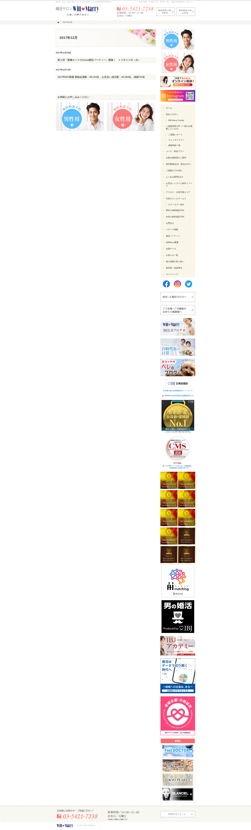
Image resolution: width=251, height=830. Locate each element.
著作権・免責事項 (174, 268)
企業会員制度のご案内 (176, 157)
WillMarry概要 (172, 242)
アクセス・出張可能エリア (178, 192)
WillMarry (91, 825)
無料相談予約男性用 (165, 11)
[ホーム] (58, 22)
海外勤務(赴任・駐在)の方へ (179, 164)
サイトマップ (172, 274)
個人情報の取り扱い (175, 261)
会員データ (171, 249)
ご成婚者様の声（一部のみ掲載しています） (179, 127)
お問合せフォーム (177, 814)
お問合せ (170, 223)
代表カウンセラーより (176, 198)
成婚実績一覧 (174, 145)
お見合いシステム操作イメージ (179, 184)
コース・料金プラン (175, 151)
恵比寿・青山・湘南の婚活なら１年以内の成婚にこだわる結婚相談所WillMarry (84, 2)
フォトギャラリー (176, 140)
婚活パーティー (173, 236)
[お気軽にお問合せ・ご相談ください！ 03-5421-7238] (135, 11)
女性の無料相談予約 (175, 217)
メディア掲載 (172, 229)
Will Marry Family (176, 120)
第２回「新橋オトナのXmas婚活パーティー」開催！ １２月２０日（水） (99, 60)
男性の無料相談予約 (175, 210)
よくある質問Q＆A (174, 177)
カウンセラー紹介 (176, 204)
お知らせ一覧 (172, 255)
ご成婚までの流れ (174, 170)
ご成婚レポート (175, 134)
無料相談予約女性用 (185, 11)
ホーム (169, 108)
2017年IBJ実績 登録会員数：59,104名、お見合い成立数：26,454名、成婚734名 (101, 77)
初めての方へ (172, 114)
